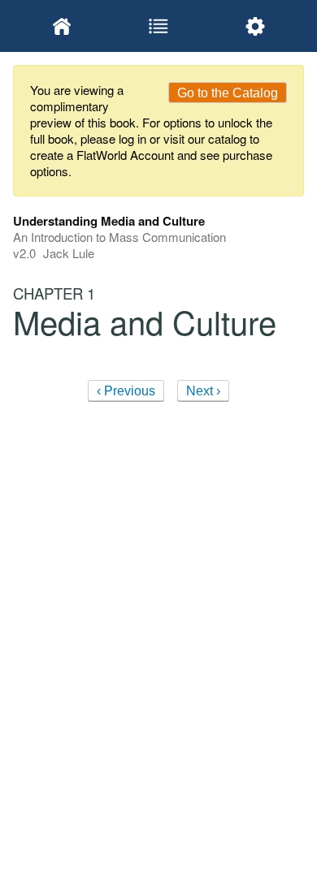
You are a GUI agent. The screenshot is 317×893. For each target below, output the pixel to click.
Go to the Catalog (227, 93)
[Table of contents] (158, 26)
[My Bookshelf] (61, 26)
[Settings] (255, 26)
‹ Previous (126, 391)
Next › (203, 391)
